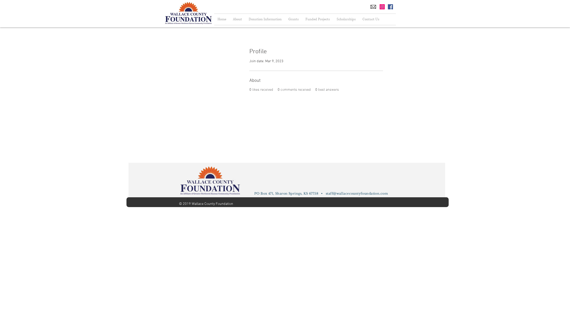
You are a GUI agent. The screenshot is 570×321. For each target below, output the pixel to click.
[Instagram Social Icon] (382, 6)
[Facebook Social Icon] (390, 6)
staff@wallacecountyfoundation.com (357, 193)
